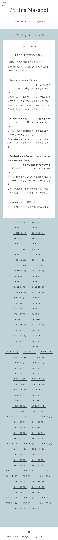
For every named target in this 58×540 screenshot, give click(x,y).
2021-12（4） (30, 352)
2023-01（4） (20, 319)
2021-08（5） (20, 362)
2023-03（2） (20, 314)
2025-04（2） (20, 249)
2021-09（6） (38, 357)
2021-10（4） (20, 357)
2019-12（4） (12, 417)
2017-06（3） (20, 487)
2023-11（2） (20, 292)
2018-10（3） (20, 449)
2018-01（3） (30, 471)
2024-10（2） (38, 260)
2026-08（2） (20, 222)
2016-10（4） (29, 503)
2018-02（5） (12, 471)
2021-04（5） (20, 373)
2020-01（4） (39, 411)
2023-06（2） (39, 303)
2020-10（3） (20, 389)
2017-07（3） (38, 481)
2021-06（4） (20, 368)
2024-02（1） (38, 281)
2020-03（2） (39, 406)
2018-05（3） (38, 460)
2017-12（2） (47, 471)
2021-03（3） (38, 373)
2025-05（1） (38, 244)
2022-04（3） (39, 341)
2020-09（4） (39, 389)
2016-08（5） (20, 508)
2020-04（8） (20, 406)
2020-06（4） (20, 400)
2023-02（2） (39, 314)
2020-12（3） (20, 384)
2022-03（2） (20, 346)
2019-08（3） (38, 422)
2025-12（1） (21, 233)
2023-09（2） (20, 298)
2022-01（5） (12, 352)
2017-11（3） (12, 476)
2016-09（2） (46, 503)
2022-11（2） (20, 325)
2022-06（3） (39, 335)
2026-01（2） (38, 227)
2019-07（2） (20, 427)
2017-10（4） (29, 476)
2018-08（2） (20, 454)
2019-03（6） (20, 438)
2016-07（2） (38, 508)
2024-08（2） (38, 265)
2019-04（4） (38, 433)
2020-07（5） (39, 395)
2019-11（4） (29, 417)
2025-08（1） (20, 238)
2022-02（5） (39, 346)
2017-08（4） (20, 481)
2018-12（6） (30, 444)
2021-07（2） (38, 362)
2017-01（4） (30, 498)
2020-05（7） (39, 400)
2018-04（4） (20, 465)
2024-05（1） (20, 276)
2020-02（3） (20, 411)
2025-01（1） (39, 254)
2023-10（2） (38, 292)
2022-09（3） (20, 330)
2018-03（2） (38, 465)
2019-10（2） (46, 417)
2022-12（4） (38, 319)
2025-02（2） (21, 254)
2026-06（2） (39, 222)
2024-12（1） (20, 260)
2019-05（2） (20, 433)
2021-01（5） (38, 379)
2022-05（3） (20, 341)
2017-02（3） (12, 498)
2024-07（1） (20, 271)
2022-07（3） (20, 335)
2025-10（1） (38, 233)
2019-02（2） (38, 438)
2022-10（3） (38, 325)
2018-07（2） (38, 454)
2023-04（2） (39, 308)
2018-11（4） (47, 444)
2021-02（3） (20, 379)
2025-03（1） (38, 249)
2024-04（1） (38, 276)
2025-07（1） (38, 238)
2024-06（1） (38, 271)
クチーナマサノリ (22, 537)
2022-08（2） (39, 330)
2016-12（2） (47, 498)
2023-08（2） (39, 298)
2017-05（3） (38, 487)
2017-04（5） (20, 492)
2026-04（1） (20, 227)
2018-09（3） (38, 449)
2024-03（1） (20, 281)
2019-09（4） (20, 422)
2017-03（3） (38, 492)
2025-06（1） (20, 244)
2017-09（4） (46, 476)
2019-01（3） (12, 444)
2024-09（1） (20, 265)
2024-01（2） (20, 287)
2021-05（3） (38, 368)
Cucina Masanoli (29, 12)
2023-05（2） (20, 308)
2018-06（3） (20, 460)
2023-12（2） (38, 287)
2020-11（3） (38, 384)
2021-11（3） (47, 352)
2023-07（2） (20, 303)
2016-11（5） (12, 503)
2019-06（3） (38, 427)
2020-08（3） (20, 395)
